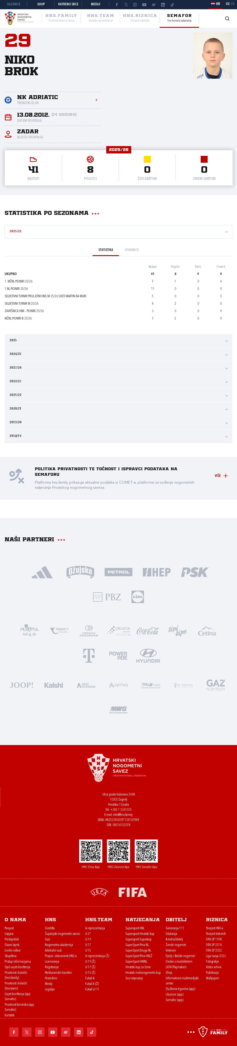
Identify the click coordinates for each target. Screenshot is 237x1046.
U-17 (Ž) (90, 967)
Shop (41, 4)
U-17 (88, 945)
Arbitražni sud (53, 950)
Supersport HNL (134, 928)
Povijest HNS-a (214, 928)
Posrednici (51, 978)
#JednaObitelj (174, 939)
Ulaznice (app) (174, 994)
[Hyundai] (148, 655)
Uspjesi (9, 934)
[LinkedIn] (163, 4)
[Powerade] (118, 655)
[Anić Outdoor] (86, 684)
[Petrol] (119, 571)
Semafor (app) (174, 1000)
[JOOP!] (21, 684)
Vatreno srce (68, 4)
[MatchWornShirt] (118, 709)
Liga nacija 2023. (216, 956)
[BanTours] (151, 684)
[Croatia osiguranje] (89, 630)
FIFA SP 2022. (214, 950)
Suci (47, 939)
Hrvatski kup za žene (138, 967)
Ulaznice (14, 4)
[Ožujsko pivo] (80, 571)
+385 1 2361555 (121, 810)
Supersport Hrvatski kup (139, 934)
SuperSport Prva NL (137, 945)
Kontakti (9, 1015)
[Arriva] (118, 684)
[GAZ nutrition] (216, 684)
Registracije (52, 967)
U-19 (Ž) (90, 962)
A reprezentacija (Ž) (97, 956)
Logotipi (50, 989)
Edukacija (171, 934)
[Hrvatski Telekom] (89, 655)
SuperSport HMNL (136, 962)
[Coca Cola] (148, 630)
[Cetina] (207, 630)
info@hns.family (123, 815)
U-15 (88, 950)
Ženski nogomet (176, 945)
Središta (50, 928)
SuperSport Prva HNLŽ (138, 956)
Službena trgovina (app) (180, 989)
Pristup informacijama (18, 962)
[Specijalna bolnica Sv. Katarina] (183, 684)
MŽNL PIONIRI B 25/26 (18, 318)
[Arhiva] (227, 18)
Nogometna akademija (59, 945)
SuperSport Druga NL (138, 950)
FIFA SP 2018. (214, 945)
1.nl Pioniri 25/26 (16, 289)
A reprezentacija (95, 928)
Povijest (9, 928)
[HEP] (157, 571)
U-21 (88, 934)
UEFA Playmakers (176, 967)
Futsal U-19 (92, 989)
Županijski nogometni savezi (62, 934)
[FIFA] (133, 892)
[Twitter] (126, 4)
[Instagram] (135, 4)
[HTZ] (29, 630)
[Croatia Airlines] (118, 630)
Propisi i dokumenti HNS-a (61, 956)
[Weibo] (153, 4)
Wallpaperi (212, 978)
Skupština (10, 956)
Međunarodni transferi (58, 973)
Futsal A (89, 978)
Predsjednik (12, 939)
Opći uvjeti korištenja (17, 967)
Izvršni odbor (13, 950)
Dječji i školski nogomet (180, 956)
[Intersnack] (178, 630)
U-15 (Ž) (90, 973)
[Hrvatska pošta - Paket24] (59, 630)
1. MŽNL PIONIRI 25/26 (18, 281)
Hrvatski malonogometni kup (143, 973)
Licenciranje (52, 962)
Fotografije (212, 962)
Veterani (171, 950)
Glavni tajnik (12, 945)
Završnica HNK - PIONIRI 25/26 (24, 311)
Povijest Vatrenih (216, 934)
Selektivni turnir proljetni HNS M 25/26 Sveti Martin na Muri (45, 296)
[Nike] (42, 571)
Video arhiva (213, 967)
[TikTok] (172, 4)
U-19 (88, 939)
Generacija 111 (175, 928)
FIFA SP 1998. (214, 939)
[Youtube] (144, 4)
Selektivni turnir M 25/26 (21, 304)
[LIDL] (137, 596)
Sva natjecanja (134, 978)
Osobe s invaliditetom (179, 962)
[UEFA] (99, 892)
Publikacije (212, 973)
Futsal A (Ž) (92, 984)
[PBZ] (107, 596)
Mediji (95, 4)
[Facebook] (116, 4)
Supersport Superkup (138, 939)
